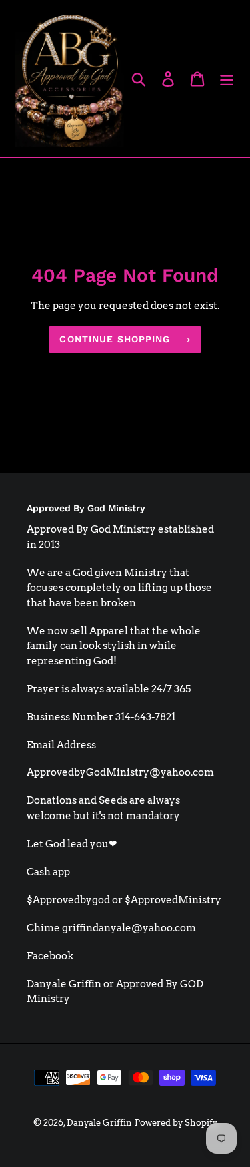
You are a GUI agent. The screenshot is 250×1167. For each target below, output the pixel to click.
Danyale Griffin (99, 1123)
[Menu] (226, 78)
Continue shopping (114, 339)
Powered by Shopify (176, 1123)
